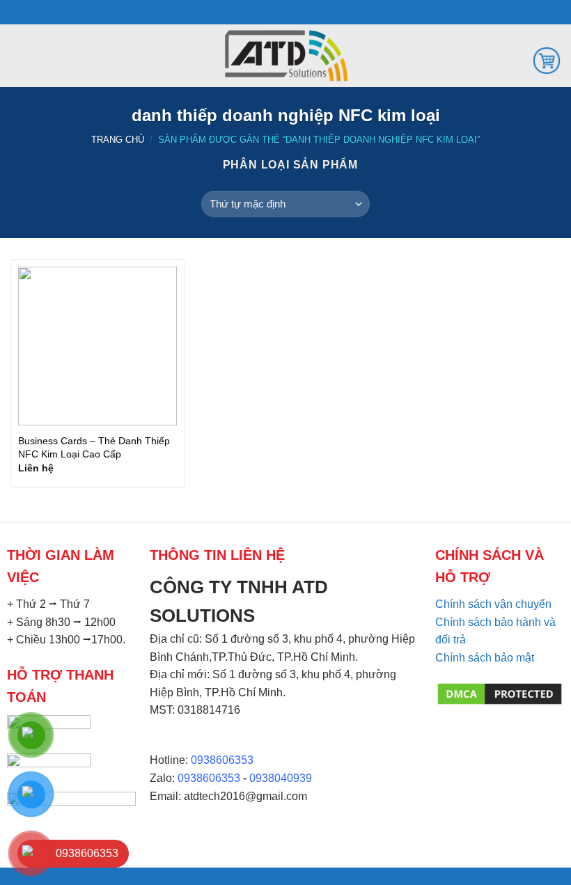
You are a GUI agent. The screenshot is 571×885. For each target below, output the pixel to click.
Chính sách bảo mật (484, 658)
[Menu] (18, 55)
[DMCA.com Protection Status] (499, 693)
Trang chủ (117, 139)
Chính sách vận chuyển (493, 604)
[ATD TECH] (285, 56)
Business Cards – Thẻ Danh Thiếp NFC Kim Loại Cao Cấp (94, 447)
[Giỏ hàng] (547, 59)
